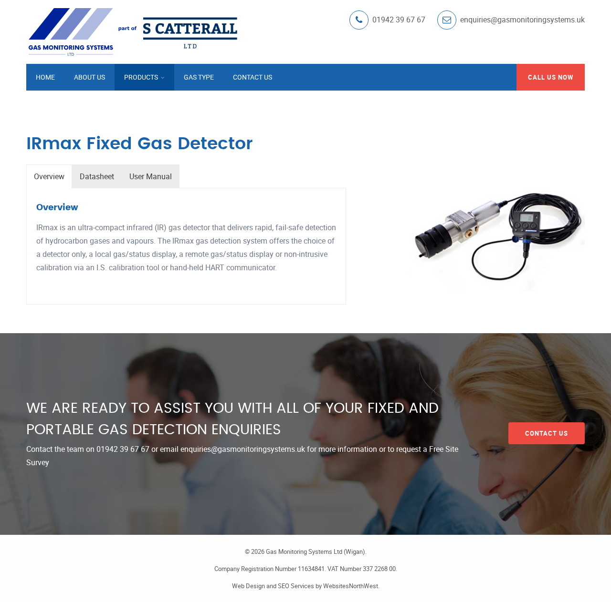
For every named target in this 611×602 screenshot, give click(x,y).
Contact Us (252, 77)
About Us (89, 77)
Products (141, 77)
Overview (49, 176)
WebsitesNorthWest (350, 586)
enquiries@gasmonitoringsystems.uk (242, 449)
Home (45, 77)
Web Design (248, 586)
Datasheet (97, 176)
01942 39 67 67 (122, 449)
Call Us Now (550, 77)
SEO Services (296, 586)
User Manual (150, 176)
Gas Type (199, 77)
